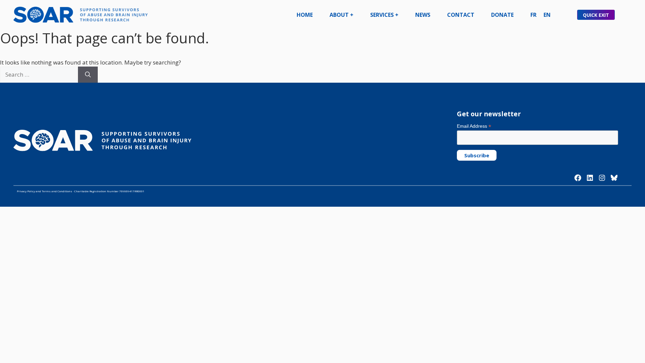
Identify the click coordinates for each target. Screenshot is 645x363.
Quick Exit (596, 15)
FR (533, 14)
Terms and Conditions (57, 191)
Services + (384, 14)
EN (547, 14)
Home (305, 14)
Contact (460, 14)
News (422, 14)
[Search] (88, 75)
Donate (502, 14)
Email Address (474, 126)
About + (341, 14)
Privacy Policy (26, 191)
